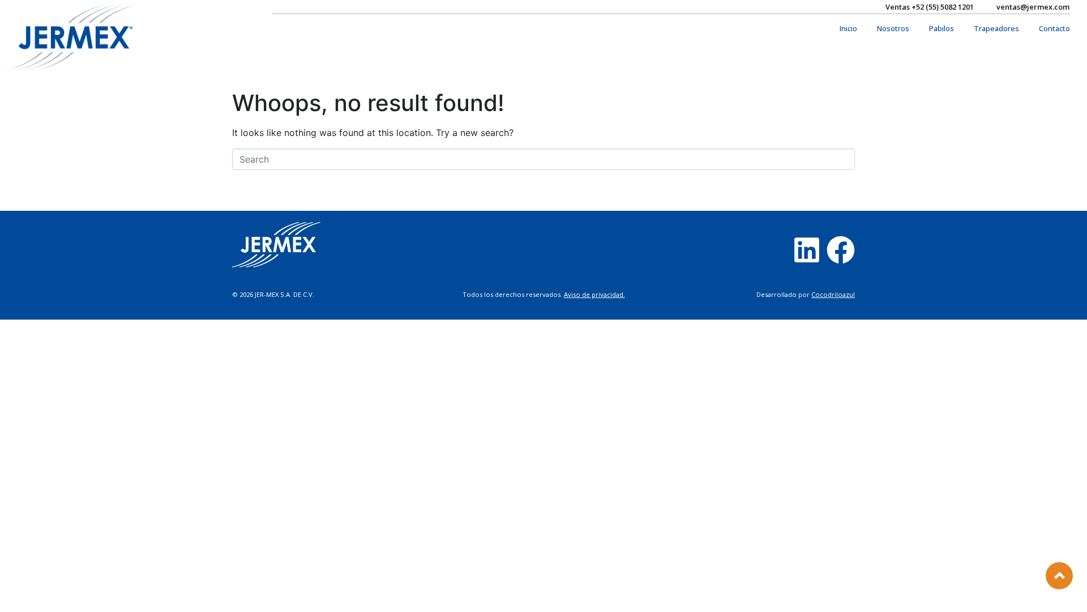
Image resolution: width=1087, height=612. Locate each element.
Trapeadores (996, 28)
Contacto (1054, 28)
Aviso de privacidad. (594, 294)
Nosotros (893, 28)
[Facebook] (841, 250)
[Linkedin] (807, 250)
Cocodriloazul (833, 294)
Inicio (848, 28)
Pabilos (941, 28)
